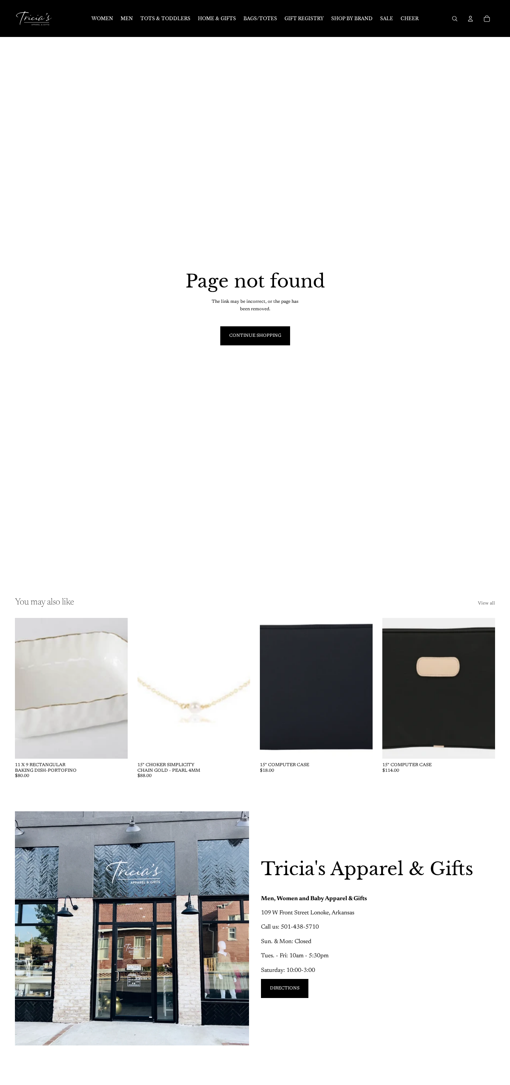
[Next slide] (116, 688)
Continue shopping (255, 335)
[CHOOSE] (483, 747)
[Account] (470, 18)
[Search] (455, 18)
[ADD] (116, 747)
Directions (284, 988)
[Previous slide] (26, 688)
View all (486, 603)
